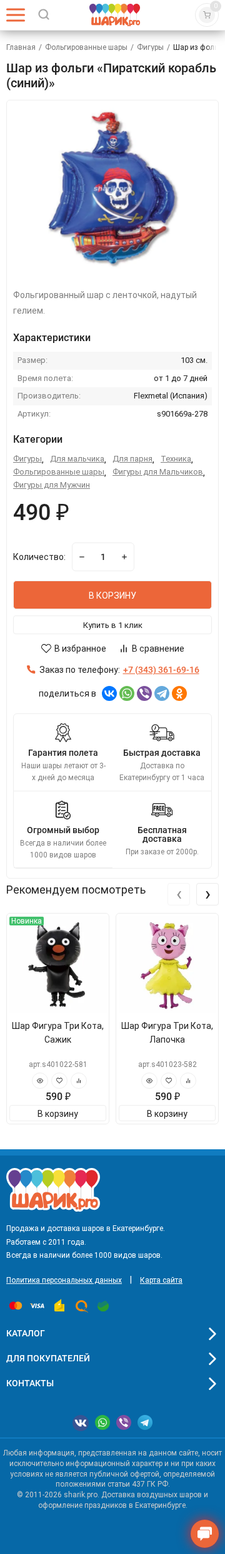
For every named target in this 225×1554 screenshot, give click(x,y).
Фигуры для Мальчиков (157, 471)
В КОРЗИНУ (112, 596)
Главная (21, 47)
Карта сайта (161, 1280)
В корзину (58, 1114)
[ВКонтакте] (109, 693)
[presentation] (179, 894)
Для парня (132, 458)
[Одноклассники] (179, 693)
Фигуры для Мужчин (51, 485)
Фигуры (150, 47)
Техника (176, 458)
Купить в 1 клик (112, 625)
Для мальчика (77, 458)
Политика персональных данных (64, 1280)
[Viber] (144, 693)
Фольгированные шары (86, 47)
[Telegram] (161, 693)
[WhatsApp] (126, 693)
